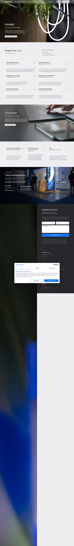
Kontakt (36, 1)
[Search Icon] (48, 1)
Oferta (15, 1)
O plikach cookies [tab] (52, 268)
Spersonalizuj (36, 280)
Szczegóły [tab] (37, 268)
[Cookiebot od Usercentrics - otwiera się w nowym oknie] (54, 265)
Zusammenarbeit (31, 1)
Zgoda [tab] (22, 268)
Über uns (18, 1)
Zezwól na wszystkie (51, 280)
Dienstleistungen (24, 1)
